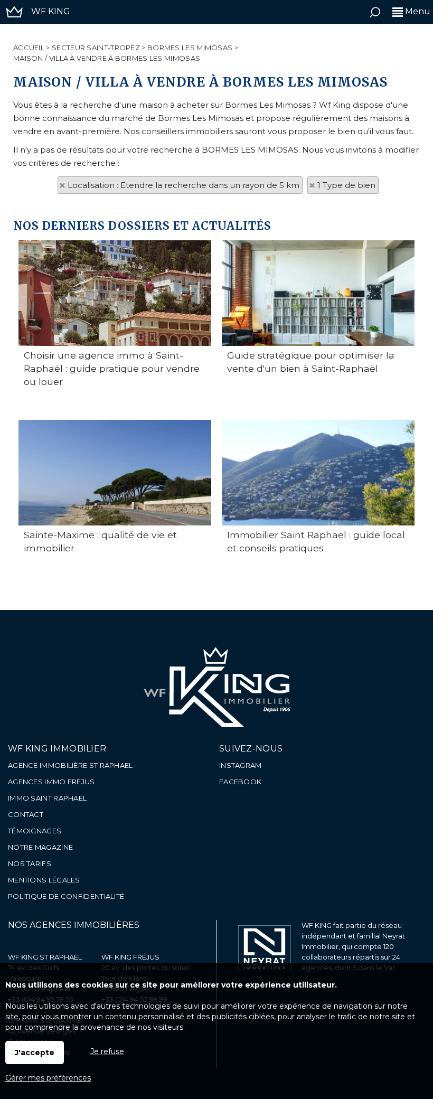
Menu (416, 11)
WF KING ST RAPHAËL (45, 957)
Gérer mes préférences (48, 1078)
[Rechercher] (375, 15)
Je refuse (107, 1051)
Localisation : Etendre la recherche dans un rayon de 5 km (183, 185)
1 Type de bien (346, 185)
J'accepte (34, 1052)
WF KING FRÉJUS (130, 957)
